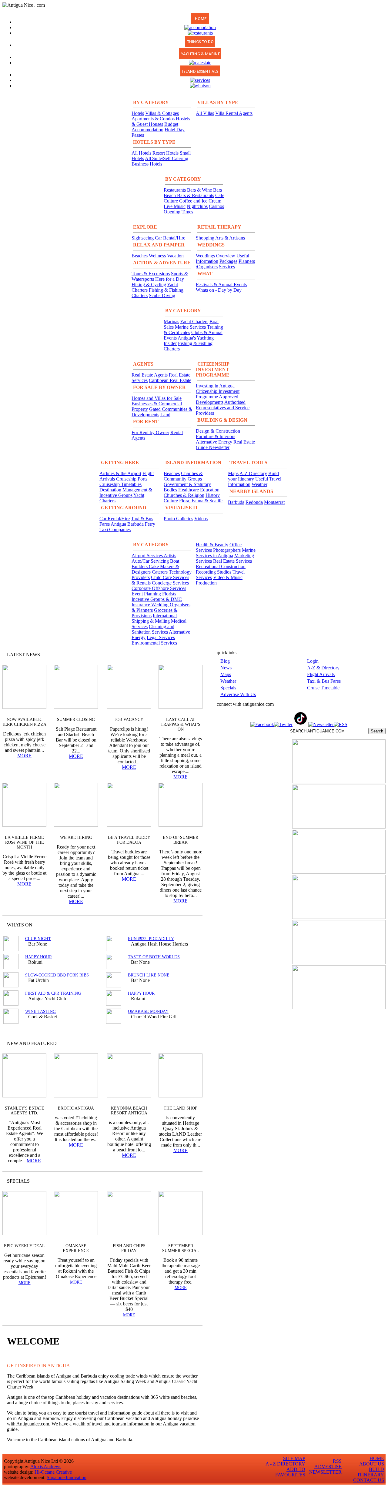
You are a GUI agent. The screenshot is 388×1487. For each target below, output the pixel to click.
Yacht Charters (194, 321)
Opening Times (178, 211)
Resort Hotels (165, 153)
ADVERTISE (328, 1466)
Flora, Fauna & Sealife (200, 500)
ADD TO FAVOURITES (290, 1472)
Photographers (227, 550)
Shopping (205, 237)
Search (377, 731)
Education (209, 489)
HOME (377, 1458)
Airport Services (148, 555)
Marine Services (190, 327)
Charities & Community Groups (183, 476)
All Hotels (141, 153)
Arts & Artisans (230, 237)
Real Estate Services (232, 561)
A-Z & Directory (323, 667)
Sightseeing (143, 237)
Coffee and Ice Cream (200, 200)
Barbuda (236, 502)
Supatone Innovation (66, 1477)
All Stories (181, 654)
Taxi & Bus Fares (324, 681)
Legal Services (161, 637)
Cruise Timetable (323, 687)
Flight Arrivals (321, 674)
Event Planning (146, 593)
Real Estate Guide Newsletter (225, 444)
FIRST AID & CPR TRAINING (53, 993)
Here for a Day (169, 279)
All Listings (175, 924)
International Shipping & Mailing (154, 618)
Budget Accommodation (155, 127)
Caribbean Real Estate (170, 380)
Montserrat (274, 502)
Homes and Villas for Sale (157, 398)
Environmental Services (154, 642)
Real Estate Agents (150, 374)
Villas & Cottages (162, 113)
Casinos (216, 206)
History (213, 495)
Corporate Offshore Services (159, 588)
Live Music (175, 206)
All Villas (205, 113)
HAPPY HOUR (38, 957)
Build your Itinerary (253, 476)
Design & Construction (218, 431)
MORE (24, 755)
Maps (233, 473)
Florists (169, 593)
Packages (228, 261)
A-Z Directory (253, 473)
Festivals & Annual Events (221, 284)
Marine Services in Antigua (226, 553)
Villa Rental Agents (234, 113)
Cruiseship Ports (131, 478)
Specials (228, 687)
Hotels (138, 113)
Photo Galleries (178, 518)
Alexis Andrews (45, 1466)
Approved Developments (217, 399)
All (186, 1181)
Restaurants (175, 190)
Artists (170, 555)
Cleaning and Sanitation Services (153, 629)
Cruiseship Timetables (120, 484)
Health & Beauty (212, 544)
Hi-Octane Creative (53, 1472)
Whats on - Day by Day (219, 290)
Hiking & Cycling (149, 284)
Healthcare (188, 489)
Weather (259, 484)
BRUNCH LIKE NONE (148, 975)
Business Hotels (147, 163)
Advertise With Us (238, 694)
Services (227, 266)
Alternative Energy (214, 441)
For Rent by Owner (150, 432)
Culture (171, 500)
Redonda (254, 502)
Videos (201, 518)
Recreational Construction (221, 566)
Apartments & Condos (153, 118)
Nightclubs (197, 206)
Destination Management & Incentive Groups (125, 492)
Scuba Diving (162, 295)
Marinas (171, 321)
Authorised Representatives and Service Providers (222, 408)
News (226, 667)
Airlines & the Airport (120, 473)
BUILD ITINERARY (371, 1472)
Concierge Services (170, 582)
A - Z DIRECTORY (285, 1463)
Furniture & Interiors (215, 436)
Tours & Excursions (151, 273)
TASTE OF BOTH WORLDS (154, 957)
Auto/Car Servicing (150, 561)
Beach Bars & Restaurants (189, 195)
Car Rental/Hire (170, 237)
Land (165, 414)
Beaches (140, 255)
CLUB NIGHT (38, 938)
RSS (337, 1461)
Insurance (141, 604)
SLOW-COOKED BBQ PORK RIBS (57, 975)
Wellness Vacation (166, 255)
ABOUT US (371, 1463)
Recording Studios (213, 571)
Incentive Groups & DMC (157, 599)
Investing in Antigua (215, 385)
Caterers (160, 571)
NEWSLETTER (325, 1472)
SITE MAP (294, 1458)
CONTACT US (368, 1480)
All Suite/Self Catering (166, 158)
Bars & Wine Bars (204, 190)
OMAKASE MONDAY (148, 1011)
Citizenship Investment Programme (217, 394)
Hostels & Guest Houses (161, 121)
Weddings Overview (215, 255)
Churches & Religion (184, 495)
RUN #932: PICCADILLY (151, 938)
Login (313, 661)
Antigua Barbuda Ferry (133, 524)
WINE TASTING (40, 1011)
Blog (225, 661)
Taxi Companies (115, 529)
